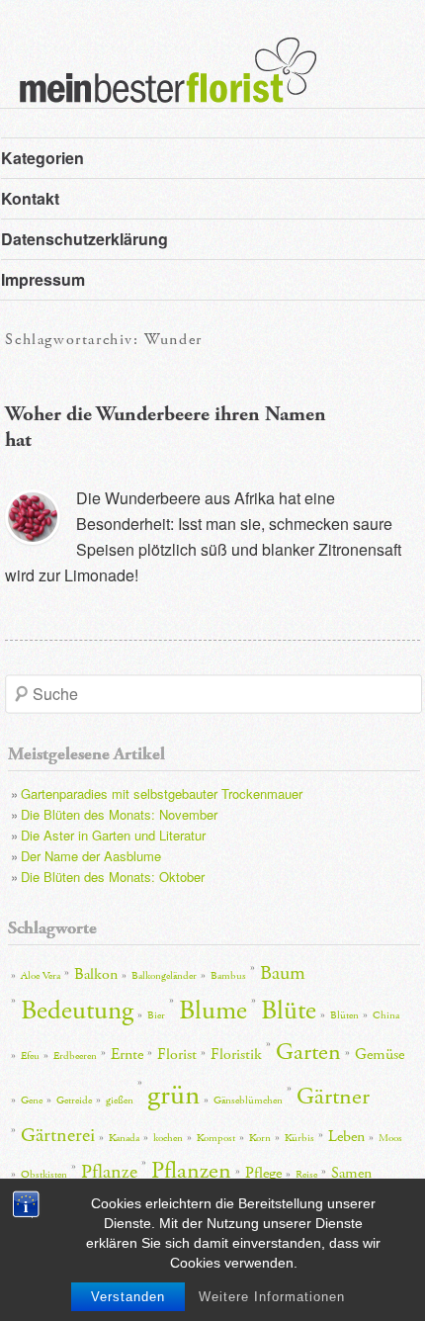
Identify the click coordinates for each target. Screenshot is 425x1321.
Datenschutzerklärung (84, 238)
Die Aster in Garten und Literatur (113, 835)
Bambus (228, 976)
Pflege (263, 1173)
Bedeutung (77, 1011)
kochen (168, 1138)
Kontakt (30, 198)
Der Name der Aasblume (91, 855)
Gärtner (333, 1096)
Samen (351, 1173)
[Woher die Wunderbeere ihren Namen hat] (32, 517)
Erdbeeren (75, 1056)
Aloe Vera (40, 976)
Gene (31, 1100)
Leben (346, 1136)
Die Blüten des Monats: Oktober (113, 876)
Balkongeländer (164, 976)
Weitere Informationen (272, 1296)
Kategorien (42, 157)
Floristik (236, 1054)
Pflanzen (191, 1171)
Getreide (74, 1100)
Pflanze (109, 1172)
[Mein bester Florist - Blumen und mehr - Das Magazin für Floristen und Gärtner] (158, 84)
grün (173, 1095)
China (386, 1015)
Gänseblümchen (248, 1100)
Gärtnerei (58, 1135)
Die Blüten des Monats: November (119, 814)
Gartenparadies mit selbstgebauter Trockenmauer (161, 793)
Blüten (344, 1015)
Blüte (288, 1011)
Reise (306, 1175)
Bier (156, 1015)
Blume (213, 1011)
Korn (260, 1138)
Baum (282, 973)
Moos (390, 1138)
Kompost (216, 1138)
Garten (308, 1052)
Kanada (124, 1138)
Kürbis (299, 1138)
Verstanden (128, 1296)
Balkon (96, 974)
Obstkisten (44, 1175)
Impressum (43, 279)
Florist (177, 1054)
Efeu (30, 1056)
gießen (119, 1100)
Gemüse (379, 1054)
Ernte (127, 1054)
